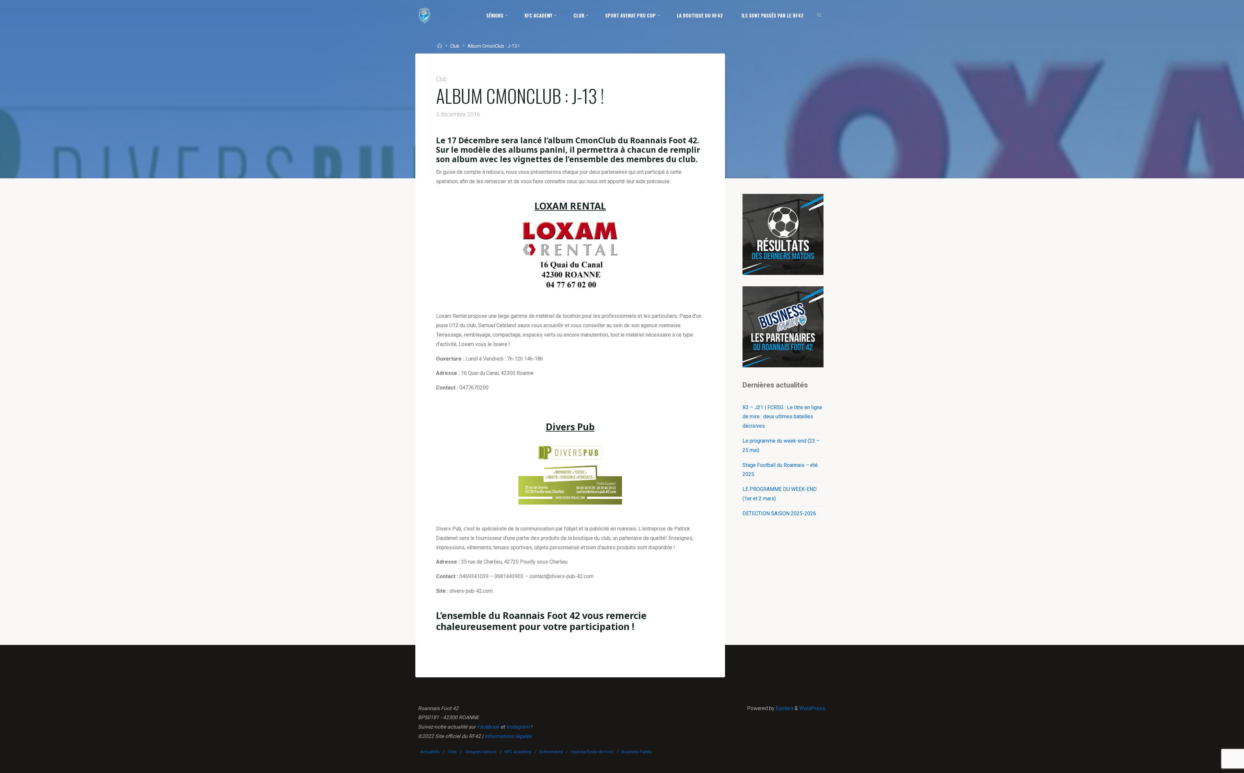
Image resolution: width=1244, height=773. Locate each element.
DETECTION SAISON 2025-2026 (779, 513)
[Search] (819, 15)
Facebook (488, 727)
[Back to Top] (1218, 763)
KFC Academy (518, 751)
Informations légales (508, 736)
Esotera (784, 708)
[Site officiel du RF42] (424, 15)
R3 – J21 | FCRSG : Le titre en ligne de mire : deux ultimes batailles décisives (782, 416)
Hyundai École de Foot (592, 751)
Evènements (551, 751)
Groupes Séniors (480, 751)
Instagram (517, 727)
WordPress (812, 708)
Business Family (637, 751)
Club (454, 46)
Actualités (430, 751)
